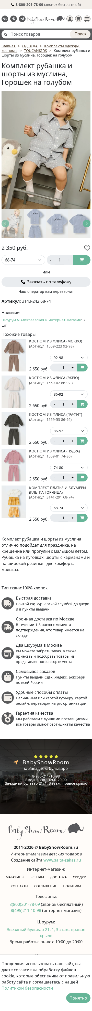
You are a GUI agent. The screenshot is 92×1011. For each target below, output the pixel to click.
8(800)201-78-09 (25, 904)
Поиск (80, 34)
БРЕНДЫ (37, 877)
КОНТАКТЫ (19, 886)
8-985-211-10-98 (46, 776)
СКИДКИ (79, 877)
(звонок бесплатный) (48, 4)
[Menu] (87, 19)
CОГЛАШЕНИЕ (45, 886)
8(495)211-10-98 (26, 910)
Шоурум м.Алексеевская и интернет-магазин (41, 319)
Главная (9, 46)
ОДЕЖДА (30, 46)
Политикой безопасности (27, 988)
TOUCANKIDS (35, 50)
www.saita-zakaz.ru (62, 860)
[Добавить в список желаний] (87, 248)
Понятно (78, 998)
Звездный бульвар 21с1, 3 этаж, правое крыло (46, 783)
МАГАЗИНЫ (15, 877)
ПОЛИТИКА (72, 886)
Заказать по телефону (48, 282)
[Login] (69, 19)
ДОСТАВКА (58, 877)
